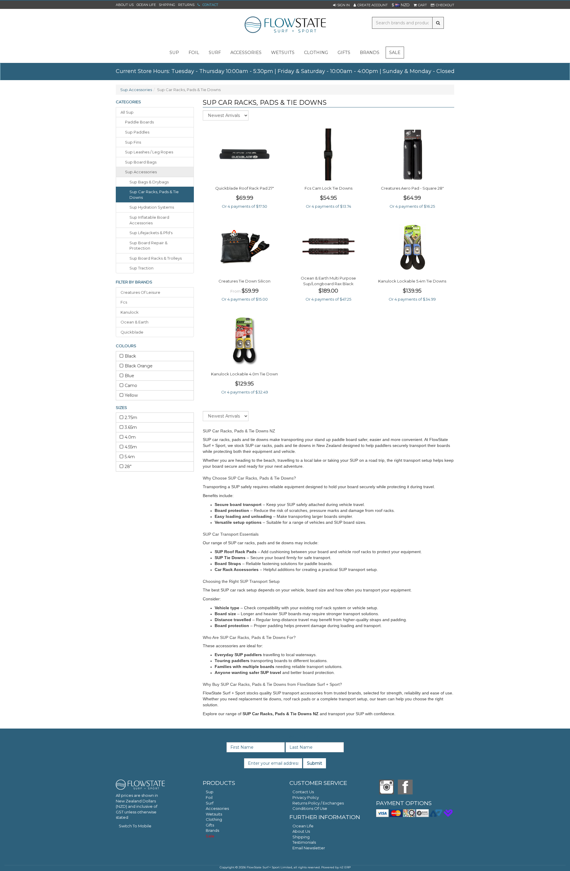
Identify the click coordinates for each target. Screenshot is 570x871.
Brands (369, 52)
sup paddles (137, 132)
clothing (316, 52)
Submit (314, 763)
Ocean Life (146, 5)
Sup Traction (141, 268)
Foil (209, 797)
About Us (125, 5)
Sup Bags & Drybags (149, 182)
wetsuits (282, 52)
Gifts (210, 825)
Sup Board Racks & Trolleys (155, 258)
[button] (341, 5)
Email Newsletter (308, 847)
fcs (124, 302)
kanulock (130, 312)
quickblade (132, 332)
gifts (344, 52)
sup (174, 52)
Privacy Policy (305, 797)
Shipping (167, 5)
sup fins (133, 142)
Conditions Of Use (309, 808)
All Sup (127, 112)
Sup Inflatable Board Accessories (149, 220)
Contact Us (303, 791)
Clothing (214, 819)
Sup (209, 791)
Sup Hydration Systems (151, 207)
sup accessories (141, 171)
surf (215, 52)
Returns (186, 5)
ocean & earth (134, 322)
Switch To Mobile (135, 826)
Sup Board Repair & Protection (148, 245)
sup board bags (140, 162)
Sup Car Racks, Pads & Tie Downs (154, 194)
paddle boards (139, 122)
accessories (246, 52)
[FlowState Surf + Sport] (285, 25)
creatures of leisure (140, 292)
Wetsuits (214, 814)
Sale (394, 52)
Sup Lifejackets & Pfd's (150, 232)
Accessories (217, 808)
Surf (209, 803)
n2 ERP (345, 867)
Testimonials (304, 842)
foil (194, 52)
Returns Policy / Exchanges (318, 803)
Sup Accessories (136, 89)
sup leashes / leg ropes (149, 152)
